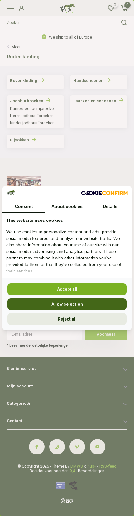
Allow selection (67, 304)
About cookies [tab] (67, 206)
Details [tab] (110, 206)
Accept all (67, 289)
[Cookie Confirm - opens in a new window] (104, 192)
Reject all (67, 319)
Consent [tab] (24, 206)
